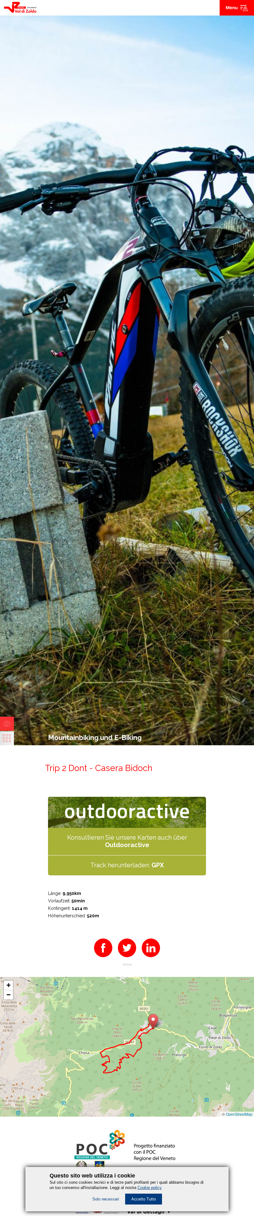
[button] (153, 1021)
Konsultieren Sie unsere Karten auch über (127, 841)
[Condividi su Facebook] (103, 958)
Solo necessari (105, 1199)
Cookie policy (150, 1187)
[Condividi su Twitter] (127, 958)
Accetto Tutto (143, 1199)
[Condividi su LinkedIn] (150, 958)
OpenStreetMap (239, 1114)
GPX (157, 865)
